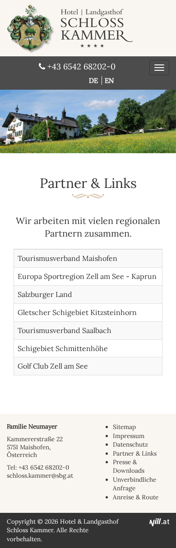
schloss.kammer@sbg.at (40, 475)
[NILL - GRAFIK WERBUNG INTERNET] (159, 521)
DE (94, 80)
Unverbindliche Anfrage (134, 483)
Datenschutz (130, 444)
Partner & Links (135, 453)
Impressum (128, 436)
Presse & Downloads (128, 466)
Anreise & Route (135, 497)
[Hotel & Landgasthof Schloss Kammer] (81, 4)
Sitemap (124, 427)
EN (109, 80)
